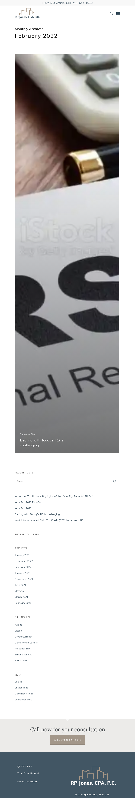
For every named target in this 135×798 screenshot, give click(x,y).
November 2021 (24, 579)
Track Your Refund (28, 773)
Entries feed (21, 687)
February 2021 (23, 602)
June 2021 (20, 585)
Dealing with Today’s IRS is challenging (37, 514)
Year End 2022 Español (28, 502)
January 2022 (22, 573)
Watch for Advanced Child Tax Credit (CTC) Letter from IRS (49, 520)
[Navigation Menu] (118, 13)
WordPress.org (23, 699)
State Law (21, 660)
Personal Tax (27, 434)
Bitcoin (18, 630)
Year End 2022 (23, 508)
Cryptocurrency (23, 636)
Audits (18, 624)
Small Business (23, 654)
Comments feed (24, 693)
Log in (18, 681)
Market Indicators (27, 781)
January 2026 (22, 555)
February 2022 (23, 567)
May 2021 (20, 590)
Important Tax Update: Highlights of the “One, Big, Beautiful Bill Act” (54, 496)
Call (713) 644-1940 (67, 740)
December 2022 (24, 561)
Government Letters (26, 642)
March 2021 (21, 596)
